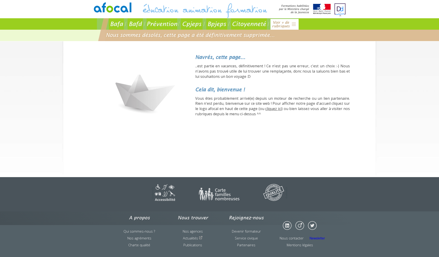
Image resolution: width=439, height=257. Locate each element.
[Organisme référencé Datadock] (340, 9)
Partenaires (246, 245)
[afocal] (112, 7)
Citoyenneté (249, 23)
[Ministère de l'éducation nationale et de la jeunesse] (305, 9)
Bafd (135, 23)
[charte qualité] (275, 199)
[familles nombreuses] (219, 199)
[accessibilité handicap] (163, 199)
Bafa (116, 23)
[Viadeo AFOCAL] (299, 225)
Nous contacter (292, 238)
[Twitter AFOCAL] (312, 225)
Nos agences (193, 231)
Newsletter (317, 238)
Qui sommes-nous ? (139, 231)
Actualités (191, 238)
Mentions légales (300, 245)
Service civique (246, 238)
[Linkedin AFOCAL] (287, 225)
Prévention (162, 23)
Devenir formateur (246, 231)
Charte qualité (139, 245)
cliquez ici (273, 108)
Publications (192, 245)
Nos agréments (139, 238)
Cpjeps (191, 23)
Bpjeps (216, 23)
